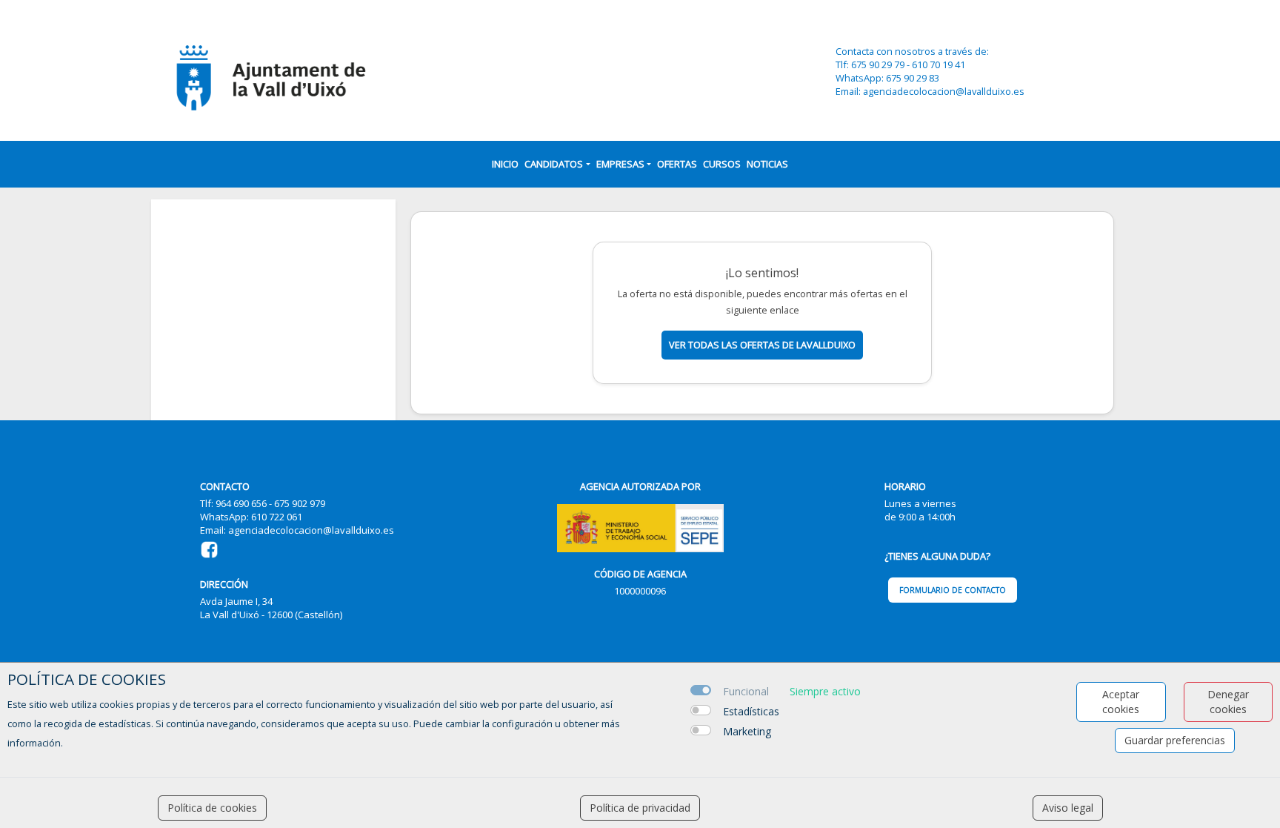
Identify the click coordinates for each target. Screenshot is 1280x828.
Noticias (767, 163)
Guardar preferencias (1174, 740)
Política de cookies (212, 808)
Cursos (722, 163)
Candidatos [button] (553, 163)
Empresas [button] (620, 163)
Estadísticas (751, 711)
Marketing (747, 731)
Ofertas (677, 163)
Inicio (505, 163)
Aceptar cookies (1120, 701)
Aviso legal (1067, 808)
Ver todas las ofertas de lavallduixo (762, 344)
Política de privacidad (640, 808)
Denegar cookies (1228, 701)
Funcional (746, 691)
